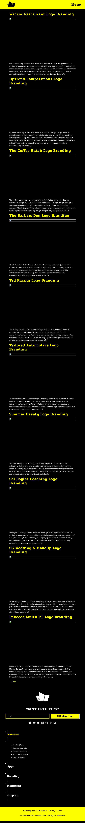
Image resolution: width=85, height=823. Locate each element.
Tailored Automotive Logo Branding (34, 347)
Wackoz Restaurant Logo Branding (41, 14)
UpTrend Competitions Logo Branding (35, 81)
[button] (76, 4)
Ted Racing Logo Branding (34, 280)
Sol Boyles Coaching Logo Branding (33, 481)
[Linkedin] (42, 723)
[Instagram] (46, 723)
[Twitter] (38, 723)
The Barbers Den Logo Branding (39, 215)
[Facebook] (30, 723)
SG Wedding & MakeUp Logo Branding (35, 550)
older (12, 682)
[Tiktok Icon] (50, 723)
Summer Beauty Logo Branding (38, 414)
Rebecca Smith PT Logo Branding (40, 617)
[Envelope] (55, 723)
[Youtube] (34, 723)
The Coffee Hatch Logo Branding (40, 150)
